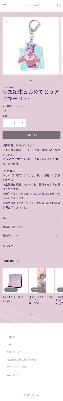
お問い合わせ (14, 352)
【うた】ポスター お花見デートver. (41, 298)
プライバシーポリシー (19, 367)
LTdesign (35, 395)
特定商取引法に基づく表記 (21, 359)
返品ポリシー (14, 375)
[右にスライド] (39, 81)
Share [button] (9, 246)
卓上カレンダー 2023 (13, 297)
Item (9, 344)
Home (10, 336)
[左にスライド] (24, 81)
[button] (4, 5)
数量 (5, 116)
